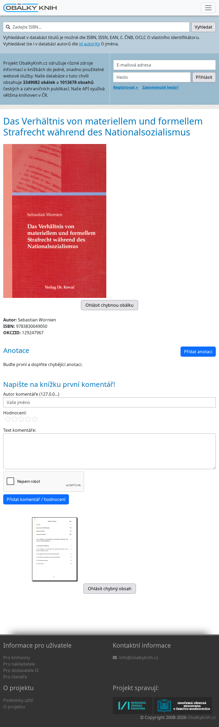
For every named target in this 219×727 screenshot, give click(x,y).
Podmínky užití (18, 700)
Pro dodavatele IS (21, 670)
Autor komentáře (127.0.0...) (31, 394)
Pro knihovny (16, 657)
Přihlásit (204, 77)
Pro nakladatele (19, 664)
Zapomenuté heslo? (160, 87)
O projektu (14, 707)
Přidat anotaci (198, 352)
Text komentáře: (19, 430)
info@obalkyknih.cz (138, 657)
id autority (89, 44)
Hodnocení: (14, 413)
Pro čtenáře (15, 677)
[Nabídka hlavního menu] (208, 7)
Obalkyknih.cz (201, 717)
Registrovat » (125, 87)
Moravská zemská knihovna (132, 705)
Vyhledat (203, 27)
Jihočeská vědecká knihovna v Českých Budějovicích (183, 705)
